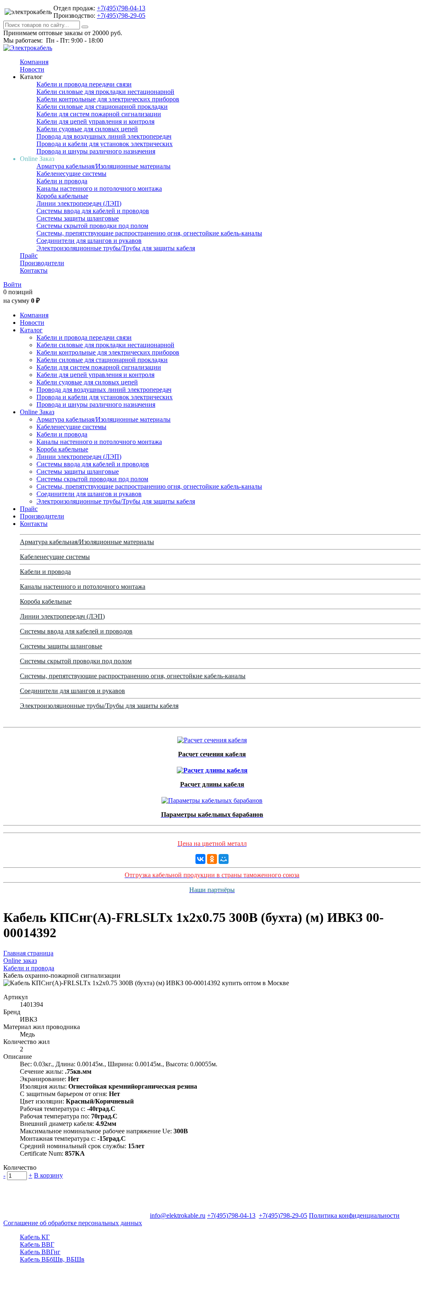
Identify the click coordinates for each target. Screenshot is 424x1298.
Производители (42, 262)
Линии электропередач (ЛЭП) (78, 203)
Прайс (29, 255)
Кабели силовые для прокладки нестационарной (105, 91)
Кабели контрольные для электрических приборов (107, 99)
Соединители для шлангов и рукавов (89, 240)
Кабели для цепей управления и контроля (95, 121)
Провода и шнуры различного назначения (95, 151)
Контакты (34, 270)
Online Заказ (37, 411)
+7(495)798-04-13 (121, 8)
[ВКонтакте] (200, 859)
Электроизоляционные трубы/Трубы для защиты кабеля (115, 248)
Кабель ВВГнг (40, 1251)
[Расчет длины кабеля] (212, 768)
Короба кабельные (62, 195)
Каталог (31, 329)
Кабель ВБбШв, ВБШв (52, 1259)
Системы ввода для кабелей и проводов (92, 210)
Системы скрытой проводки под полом (92, 225)
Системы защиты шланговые (77, 218)
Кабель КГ (35, 1236)
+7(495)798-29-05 (121, 15)
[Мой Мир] (224, 859)
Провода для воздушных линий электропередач (103, 136)
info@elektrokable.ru (177, 1215)
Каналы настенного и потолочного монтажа (99, 188)
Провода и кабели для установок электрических (104, 143)
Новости (32, 69)
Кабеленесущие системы (71, 173)
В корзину (48, 1175)
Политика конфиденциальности (354, 1215)
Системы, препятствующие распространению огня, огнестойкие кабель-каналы (149, 233)
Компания (34, 61)
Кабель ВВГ (37, 1244)
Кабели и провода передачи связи (84, 84)
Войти (12, 284)
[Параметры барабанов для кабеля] (212, 798)
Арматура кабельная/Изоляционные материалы (103, 166)
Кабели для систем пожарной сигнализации (98, 114)
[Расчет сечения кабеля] (212, 737)
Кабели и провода (61, 181)
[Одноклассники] (212, 859)
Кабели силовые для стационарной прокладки (102, 106)
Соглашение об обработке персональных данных (72, 1222)
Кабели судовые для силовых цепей (87, 128)
